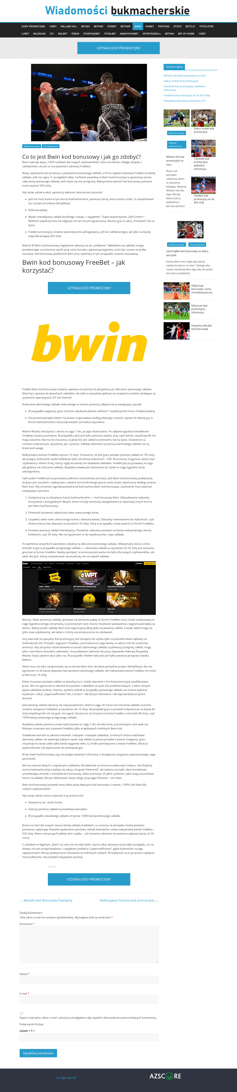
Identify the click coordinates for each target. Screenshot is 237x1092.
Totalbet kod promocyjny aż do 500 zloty (187, 95)
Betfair (98, 26)
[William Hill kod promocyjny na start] (177, 111)
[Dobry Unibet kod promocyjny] (203, 111)
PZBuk (75, 33)
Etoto (177, 26)
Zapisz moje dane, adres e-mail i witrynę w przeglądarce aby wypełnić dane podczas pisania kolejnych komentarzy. (88, 1017)
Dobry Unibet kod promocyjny (181, 81)
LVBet (25, 33)
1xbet (202, 33)
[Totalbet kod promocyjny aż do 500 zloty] (203, 178)
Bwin (138, 26)
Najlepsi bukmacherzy (175, 144)
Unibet (149, 26)
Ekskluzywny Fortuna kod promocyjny (129, 900)
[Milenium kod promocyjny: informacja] (177, 304)
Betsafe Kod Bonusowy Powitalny (46, 900)
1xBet (53, 26)
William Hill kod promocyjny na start (185, 75)
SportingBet (91, 33)
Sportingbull (152, 33)
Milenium (39, 33)
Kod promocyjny (31, 146)
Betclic (190, 26)
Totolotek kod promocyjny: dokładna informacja (201, 164)
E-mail (24, 993)
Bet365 (85, 26)
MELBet (62, 33)
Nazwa (25, 974)
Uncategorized (51, 146)
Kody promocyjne (33, 26)
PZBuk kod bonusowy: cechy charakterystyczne (201, 289)
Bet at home (186, 33)
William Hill (69, 26)
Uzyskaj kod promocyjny (118, 48)
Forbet (111, 26)
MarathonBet (129, 33)
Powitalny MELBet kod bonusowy (201, 327)
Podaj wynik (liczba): (32, 1024)
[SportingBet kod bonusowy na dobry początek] (190, 223)
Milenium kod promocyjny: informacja (199, 309)
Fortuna (163, 26)
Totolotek (206, 26)
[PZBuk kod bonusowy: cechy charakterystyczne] (177, 284)
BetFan (169, 33)
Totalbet (110, 33)
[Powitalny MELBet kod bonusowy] (177, 324)
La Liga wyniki (66, 1078)
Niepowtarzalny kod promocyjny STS (185, 100)
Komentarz (27, 924)
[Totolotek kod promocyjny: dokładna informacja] (203, 141)
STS (52, 33)
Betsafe (125, 26)
